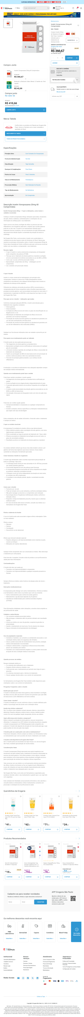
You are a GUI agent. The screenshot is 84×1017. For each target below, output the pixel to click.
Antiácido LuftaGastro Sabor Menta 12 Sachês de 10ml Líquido (30, 82)
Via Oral (28, 159)
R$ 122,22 (58, 53)
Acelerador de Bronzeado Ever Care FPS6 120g (70, 816)
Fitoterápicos (29, 180)
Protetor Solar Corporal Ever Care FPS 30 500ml (51, 816)
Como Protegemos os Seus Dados (71, 966)
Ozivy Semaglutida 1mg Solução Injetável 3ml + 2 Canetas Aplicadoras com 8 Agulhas (32, 864)
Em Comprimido (30, 195)
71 (46, 824)
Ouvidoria (6, 963)
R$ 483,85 (16, 74)
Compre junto (11, 109)
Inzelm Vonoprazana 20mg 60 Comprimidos (26, 70)
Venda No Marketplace (9, 959)
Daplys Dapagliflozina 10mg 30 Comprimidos (51, 863)
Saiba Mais (59, 75)
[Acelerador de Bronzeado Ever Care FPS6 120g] (71, 804)
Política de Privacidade (68, 961)
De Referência (30, 190)
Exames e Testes (27, 963)
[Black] (42, 2)
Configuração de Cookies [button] (69, 969)
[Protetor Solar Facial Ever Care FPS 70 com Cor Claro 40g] (13, 804)
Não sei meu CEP (61, 91)
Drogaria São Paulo (56, 46)
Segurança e (67, 957)
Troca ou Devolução (48, 968)
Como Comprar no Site (49, 959)
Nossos (26, 957)
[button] (8, 23)
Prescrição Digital (27, 967)
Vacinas (25, 961)
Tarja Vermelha (30, 164)
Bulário (5, 968)
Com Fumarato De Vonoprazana (35, 153)
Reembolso (46, 966)
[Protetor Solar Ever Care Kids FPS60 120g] (32, 804)
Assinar (54, 63)
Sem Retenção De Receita (33, 185)
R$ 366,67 (18, 77)
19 (8, 872)
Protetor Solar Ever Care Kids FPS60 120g (31, 816)
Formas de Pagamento (49, 961)
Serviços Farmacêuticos (29, 965)
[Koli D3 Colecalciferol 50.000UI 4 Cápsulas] (13, 851)
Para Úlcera (29, 169)
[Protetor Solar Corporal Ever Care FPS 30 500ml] (51, 804)
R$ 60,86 (16, 86)
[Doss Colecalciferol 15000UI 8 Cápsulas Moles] (71, 851)
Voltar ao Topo (41, 996)
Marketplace (46, 970)
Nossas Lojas (7, 966)
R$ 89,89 (7, 870)
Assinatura (26, 969)
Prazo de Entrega (47, 963)
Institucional (8, 957)
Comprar (69, 58)
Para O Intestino (30, 174)
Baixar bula (71, 40)
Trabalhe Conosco (8, 961)
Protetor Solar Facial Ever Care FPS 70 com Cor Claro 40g (13, 817)
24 (65, 824)
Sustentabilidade (8, 970)
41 (8, 824)
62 (27, 824)
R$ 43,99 (18, 88)
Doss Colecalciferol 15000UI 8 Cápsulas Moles (70, 863)
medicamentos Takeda (14, 133)
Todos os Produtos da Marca (16, 139)
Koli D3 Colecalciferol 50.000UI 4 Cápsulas (11, 863)
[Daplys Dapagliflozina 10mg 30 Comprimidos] (51, 851)
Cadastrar (40, 902)
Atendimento (47, 957)
